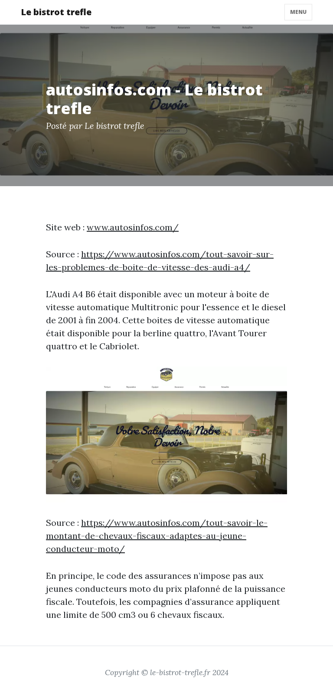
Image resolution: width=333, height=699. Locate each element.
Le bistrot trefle (56, 12)
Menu (298, 12)
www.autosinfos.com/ (133, 227)
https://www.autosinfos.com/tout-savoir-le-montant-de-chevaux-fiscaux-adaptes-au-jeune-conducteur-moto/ (157, 535)
